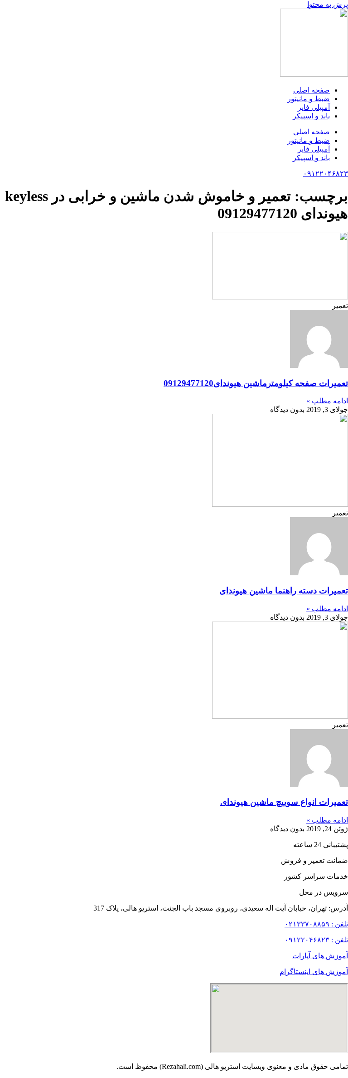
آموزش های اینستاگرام (314, 971)
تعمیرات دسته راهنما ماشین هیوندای (283, 590)
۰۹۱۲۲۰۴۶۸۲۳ (325, 173)
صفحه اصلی (311, 90)
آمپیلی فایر (314, 107)
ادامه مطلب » (327, 401)
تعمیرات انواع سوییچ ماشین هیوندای (284, 802)
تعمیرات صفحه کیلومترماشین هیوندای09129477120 (256, 383)
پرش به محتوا (327, 4)
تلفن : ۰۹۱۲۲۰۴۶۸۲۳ (316, 940)
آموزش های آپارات (320, 956)
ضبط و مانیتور (308, 99)
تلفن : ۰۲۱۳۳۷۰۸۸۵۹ (316, 924)
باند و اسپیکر (311, 116)
